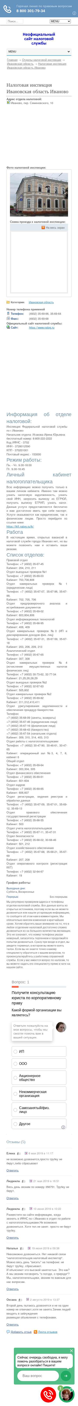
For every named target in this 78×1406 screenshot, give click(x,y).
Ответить (12, 1170)
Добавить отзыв (21, 1332)
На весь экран (55, 227)
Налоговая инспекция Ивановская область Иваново (36, 66)
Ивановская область (20, 64)
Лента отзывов (47, 1332)
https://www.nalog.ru (41, 327)
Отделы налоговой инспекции (41, 60)
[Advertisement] (39, 138)
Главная (12, 60)
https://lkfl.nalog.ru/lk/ (20, 526)
